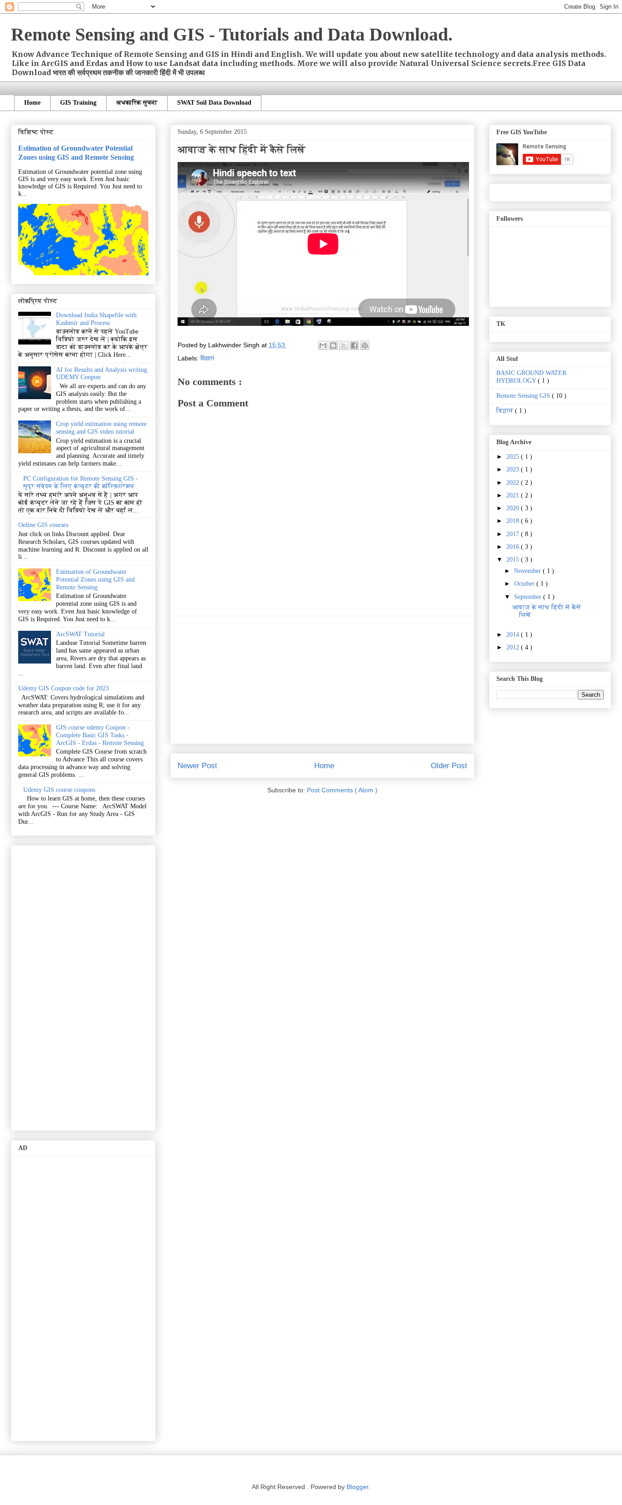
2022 (513, 482)
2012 (513, 647)
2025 (513, 456)
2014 (513, 634)
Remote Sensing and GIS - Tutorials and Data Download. (232, 34)
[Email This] (322, 345)
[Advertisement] (322, 680)
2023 (513, 469)
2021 (513, 495)
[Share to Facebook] (354, 345)
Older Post (449, 765)
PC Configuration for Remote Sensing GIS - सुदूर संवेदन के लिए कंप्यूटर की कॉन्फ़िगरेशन (80, 482)
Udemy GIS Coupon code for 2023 (63, 688)
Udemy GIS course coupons (59, 789)
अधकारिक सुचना (137, 102)
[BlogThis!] (333, 345)
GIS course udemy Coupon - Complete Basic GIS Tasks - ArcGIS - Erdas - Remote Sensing (100, 735)
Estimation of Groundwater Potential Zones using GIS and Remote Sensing (76, 153)
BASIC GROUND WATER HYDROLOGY (531, 377)
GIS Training (78, 102)
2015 (513, 559)
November (528, 571)
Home (32, 102)
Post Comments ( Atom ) (342, 790)
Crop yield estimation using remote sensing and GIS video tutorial (101, 428)
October (525, 583)
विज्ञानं (207, 358)
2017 (513, 534)
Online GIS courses (43, 525)
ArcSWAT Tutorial (80, 634)
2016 (513, 546)
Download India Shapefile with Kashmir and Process (96, 319)
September (528, 596)
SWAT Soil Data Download (214, 102)
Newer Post (197, 765)
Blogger (357, 1486)
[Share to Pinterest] (364, 345)
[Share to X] (343, 345)
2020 (513, 508)
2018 (513, 520)
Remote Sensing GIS (524, 395)
